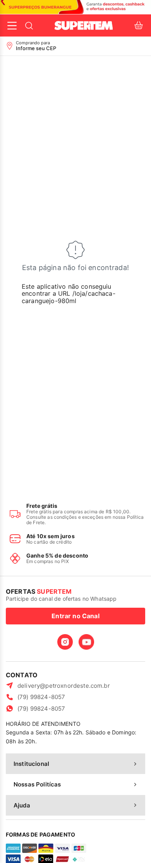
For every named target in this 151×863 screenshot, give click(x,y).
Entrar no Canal (75, 616)
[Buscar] (29, 25)
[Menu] (12, 25)
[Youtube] (86, 642)
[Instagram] (65, 642)
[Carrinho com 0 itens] (138, 25)
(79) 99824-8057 (41, 697)
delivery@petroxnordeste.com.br (63, 685)
